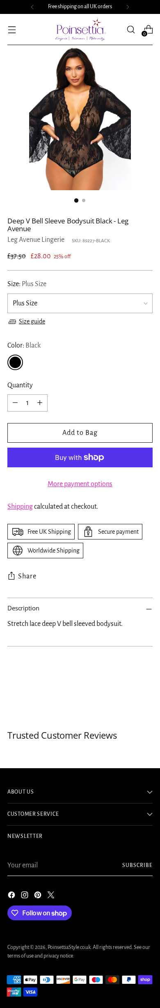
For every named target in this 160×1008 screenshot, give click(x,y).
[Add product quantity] (39, 403)
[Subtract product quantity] (15, 403)
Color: (24, 345)
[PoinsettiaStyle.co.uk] (80, 29)
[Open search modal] (130, 29)
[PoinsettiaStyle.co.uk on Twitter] (52, 897)
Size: (26, 284)
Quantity (20, 385)
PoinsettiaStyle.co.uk (69, 947)
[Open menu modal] (11, 29)
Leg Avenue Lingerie (35, 239)
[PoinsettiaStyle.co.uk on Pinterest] (38, 897)
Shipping (20, 506)
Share (27, 576)
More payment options (80, 484)
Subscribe (137, 865)
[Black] (15, 362)
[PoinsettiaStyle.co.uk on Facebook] (12, 897)
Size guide (32, 321)
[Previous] (32, 7)
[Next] (128, 7)
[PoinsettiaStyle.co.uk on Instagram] (25, 897)
